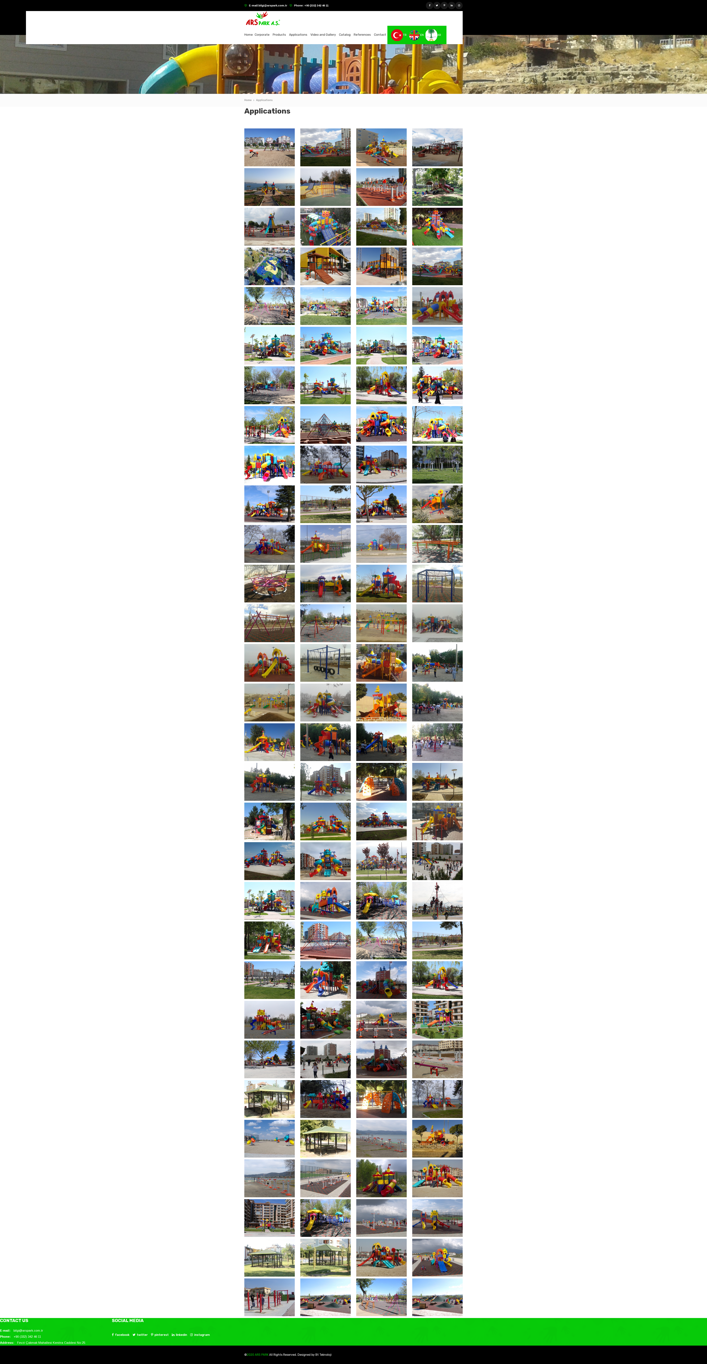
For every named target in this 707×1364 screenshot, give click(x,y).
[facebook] (429, 5)
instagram (202, 1335)
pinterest (161, 1335)
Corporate (262, 34)
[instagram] (459, 5)
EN (422, 35)
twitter (142, 1335)
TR (405, 35)
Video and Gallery (323, 34)
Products (279, 34)
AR (439, 35)
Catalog (345, 34)
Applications (298, 34)
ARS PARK (261, 1354)
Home (248, 34)
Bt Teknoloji (323, 1354)
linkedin (181, 1335)
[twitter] (437, 5)
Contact (380, 34)
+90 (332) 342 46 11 (316, 5)
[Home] (263, 18)
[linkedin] (451, 5)
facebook (122, 1335)
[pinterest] (444, 5)
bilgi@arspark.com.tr (272, 5)
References (362, 34)
